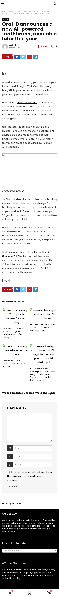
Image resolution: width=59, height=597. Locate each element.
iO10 (39, 127)
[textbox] (29, 551)
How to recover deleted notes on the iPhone (14, 363)
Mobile (13, 11)
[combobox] (29, 551)
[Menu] (3, 4)
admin (13, 45)
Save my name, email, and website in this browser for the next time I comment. (29, 476)
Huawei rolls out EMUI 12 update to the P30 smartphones (43, 327)
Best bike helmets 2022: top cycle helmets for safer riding (13, 333)
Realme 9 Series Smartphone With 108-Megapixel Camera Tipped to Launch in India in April (43, 374)
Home (5, 11)
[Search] (54, 4)
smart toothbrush (27, 102)
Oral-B (20, 191)
